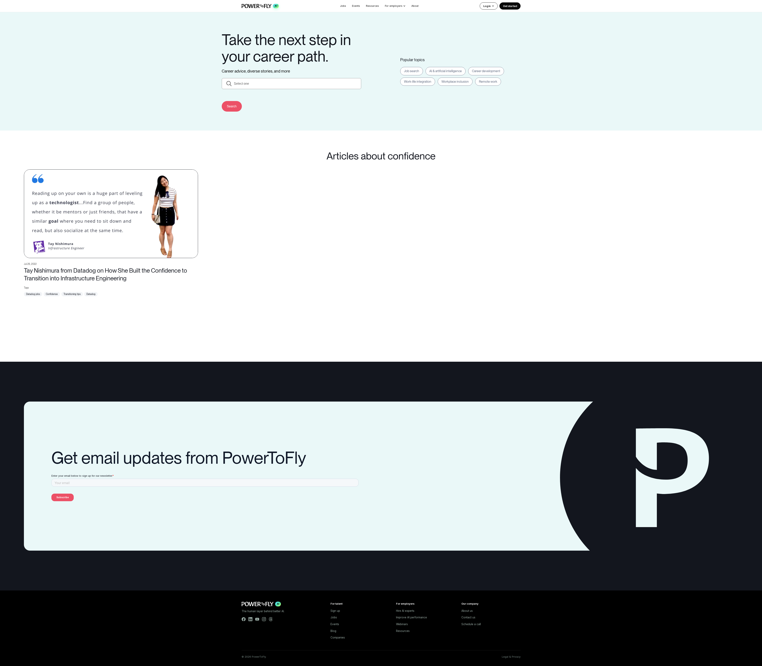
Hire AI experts (405, 610)
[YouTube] (257, 619)
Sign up (335, 610)
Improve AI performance (411, 617)
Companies (337, 637)
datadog (90, 294)
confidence (52, 294)
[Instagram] (264, 619)
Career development (486, 71)
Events (356, 5)
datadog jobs (33, 294)
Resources (372, 5)
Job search (411, 71)
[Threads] (271, 619)
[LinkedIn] (250, 619)
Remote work (488, 81)
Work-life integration (417, 81)
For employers (393, 5)
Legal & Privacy (511, 656)
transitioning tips (72, 294)
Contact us (468, 617)
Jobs (343, 5)
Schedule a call (471, 624)
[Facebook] (244, 619)
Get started (510, 6)
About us (467, 610)
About (415, 5)
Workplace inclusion (455, 81)
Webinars (402, 624)
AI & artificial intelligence (445, 71)
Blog (333, 631)
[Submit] (232, 106)
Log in (487, 6)
